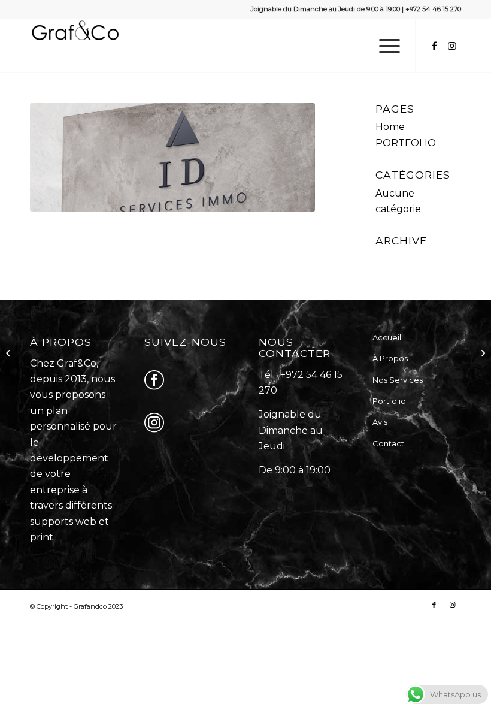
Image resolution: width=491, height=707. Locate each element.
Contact (388, 443)
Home (390, 126)
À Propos (390, 358)
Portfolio (389, 401)
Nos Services (397, 380)
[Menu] (383, 45)
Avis (379, 422)
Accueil (386, 337)
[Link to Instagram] (452, 46)
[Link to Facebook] (434, 46)
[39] (481, 353)
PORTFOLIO (405, 143)
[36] (9, 353)
